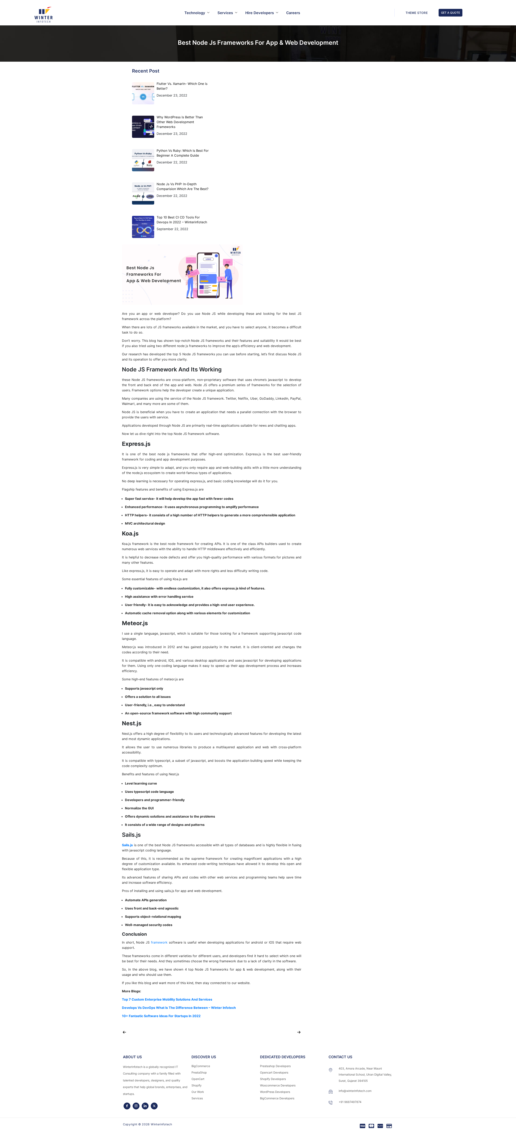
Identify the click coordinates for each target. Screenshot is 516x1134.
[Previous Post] (166, 1031)
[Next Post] (257, 1031)
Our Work (197, 1091)
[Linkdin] (145, 1106)
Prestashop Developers (275, 1066)
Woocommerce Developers (277, 1085)
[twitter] (154, 1106)
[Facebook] (127, 1106)
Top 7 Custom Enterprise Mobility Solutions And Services (167, 999)
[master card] (371, 1126)
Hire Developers (259, 13)
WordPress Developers (275, 1091)
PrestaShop (199, 1072)
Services (225, 13)
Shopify (196, 1085)
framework (159, 942)
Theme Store (417, 13)
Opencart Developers (274, 1072)
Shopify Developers (273, 1079)
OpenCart (197, 1079)
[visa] (362, 1126)
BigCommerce (200, 1066)
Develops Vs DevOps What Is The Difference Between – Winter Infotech (179, 1008)
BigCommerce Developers (277, 1098)
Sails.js (127, 845)
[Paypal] (380, 1126)
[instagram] (136, 1106)
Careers (293, 13)
